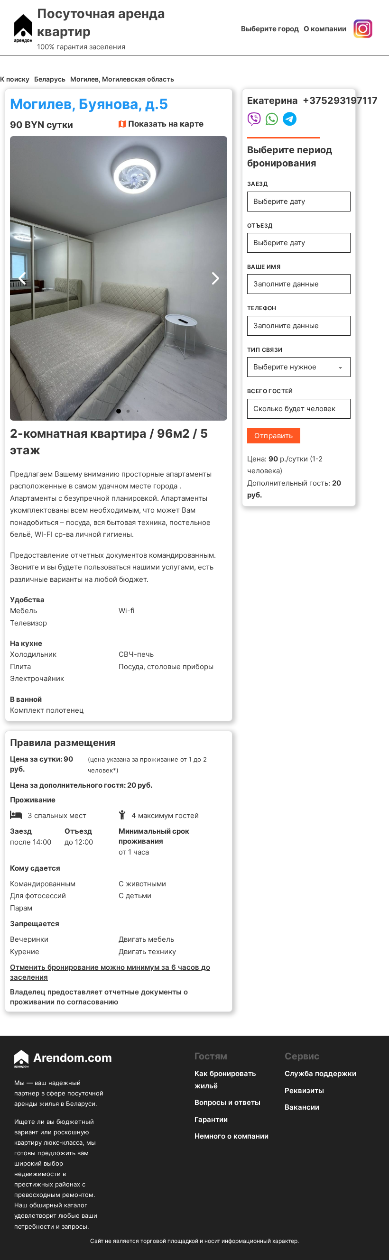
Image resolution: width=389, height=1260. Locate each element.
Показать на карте (166, 124)
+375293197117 (340, 100)
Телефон (262, 308)
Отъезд (259, 225)
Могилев (84, 79)
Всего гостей (270, 391)
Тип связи (265, 349)
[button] (118, 411)
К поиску (14, 79)
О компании (325, 28)
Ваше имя (263, 266)
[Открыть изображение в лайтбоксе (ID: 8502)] (118, 278)
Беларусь (49, 79)
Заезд (257, 183)
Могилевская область (138, 79)
